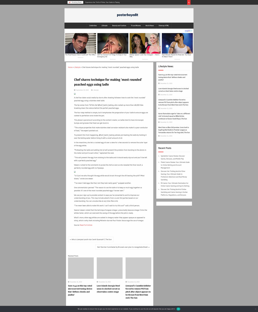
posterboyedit (127, 15)
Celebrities (93, 26)
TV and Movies (136, 26)
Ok (178, 309)
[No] (255, 309)
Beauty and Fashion (119, 26)
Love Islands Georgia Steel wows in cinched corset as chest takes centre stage (108, 289)
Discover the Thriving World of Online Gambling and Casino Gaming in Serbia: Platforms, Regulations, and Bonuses (174, 192)
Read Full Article (86, 225)
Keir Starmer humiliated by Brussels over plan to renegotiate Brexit (122, 247)
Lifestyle (104, 26)
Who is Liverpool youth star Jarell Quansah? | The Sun (92, 239)
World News (150, 26)
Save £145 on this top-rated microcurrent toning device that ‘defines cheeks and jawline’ (172, 77)
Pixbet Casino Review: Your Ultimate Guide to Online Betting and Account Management (175, 165)
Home (70, 67)
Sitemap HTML (164, 26)
